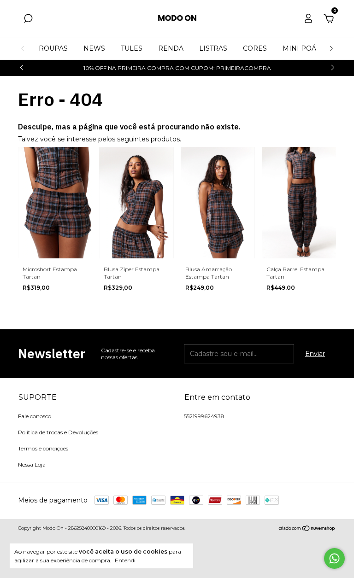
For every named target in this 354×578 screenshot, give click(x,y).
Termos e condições (43, 448)
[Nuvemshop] (307, 529)
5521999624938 (204, 416)
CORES (255, 48)
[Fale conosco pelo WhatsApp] (334, 558)
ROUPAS (53, 48)
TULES (131, 48)
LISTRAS (213, 48)
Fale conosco (34, 416)
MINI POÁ (299, 48)
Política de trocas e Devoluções (58, 432)
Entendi (125, 560)
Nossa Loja (32, 464)
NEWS (94, 48)
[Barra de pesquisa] (28, 20)
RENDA (170, 48)
